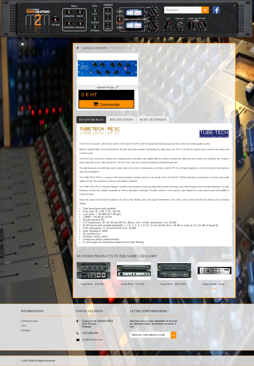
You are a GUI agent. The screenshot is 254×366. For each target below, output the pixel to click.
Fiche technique (152, 119)
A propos (25, 330)
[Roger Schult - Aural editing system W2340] (174, 278)
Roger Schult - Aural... (174, 284)
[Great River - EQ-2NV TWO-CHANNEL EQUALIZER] (94, 278)
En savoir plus (91, 119)
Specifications (121, 119)
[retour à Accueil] (77, 48)
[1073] (25, 44)
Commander (109, 105)
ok (173, 335)
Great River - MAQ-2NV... (134, 284)
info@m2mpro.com (92, 339)
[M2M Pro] (37, 32)
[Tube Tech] (214, 140)
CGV (23, 325)
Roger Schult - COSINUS (214, 284)
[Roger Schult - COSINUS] (215, 278)
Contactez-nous (29, 321)
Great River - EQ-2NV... (93, 284)
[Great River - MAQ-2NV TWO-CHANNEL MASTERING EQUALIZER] (134, 278)
